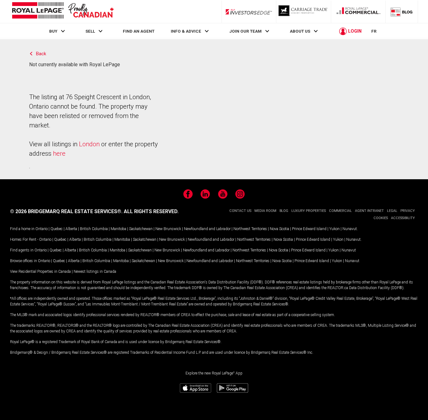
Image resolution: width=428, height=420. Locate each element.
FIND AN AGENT (138, 31)
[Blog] (401, 11)
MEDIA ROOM (265, 211)
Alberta (71, 229)
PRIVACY (407, 211)
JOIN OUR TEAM (245, 31)
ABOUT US (300, 31)
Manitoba (118, 229)
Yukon (334, 229)
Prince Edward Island (309, 229)
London (89, 144)
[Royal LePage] (62, 11)
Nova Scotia (279, 229)
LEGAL (392, 211)
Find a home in (22, 229)
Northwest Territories (250, 229)
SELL (90, 31)
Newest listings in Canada (95, 271)
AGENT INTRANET (369, 211)
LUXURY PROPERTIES (308, 211)
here (59, 153)
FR (374, 31)
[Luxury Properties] (304, 11)
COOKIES (380, 218)
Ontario (41, 229)
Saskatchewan (141, 229)
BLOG (283, 211)
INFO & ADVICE (186, 31)
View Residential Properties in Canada (40, 271)
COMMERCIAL (340, 211)
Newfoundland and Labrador (207, 229)
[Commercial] (358, 11)
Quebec (56, 229)
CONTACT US (240, 211)
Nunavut (349, 229)
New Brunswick (168, 229)
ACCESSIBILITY (403, 218)
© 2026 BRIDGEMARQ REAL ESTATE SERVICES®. (66, 211)
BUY (53, 31)
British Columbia (94, 229)
